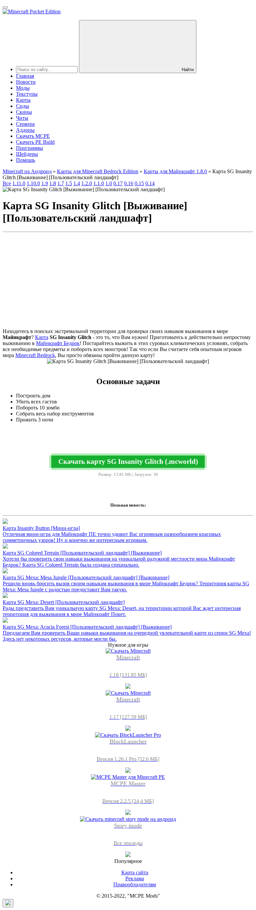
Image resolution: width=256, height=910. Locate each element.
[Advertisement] (128, 281)
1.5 (68, 183)
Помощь (25, 160)
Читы (22, 118)
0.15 (139, 183)
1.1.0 (98, 183)
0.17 (118, 183)
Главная (25, 76)
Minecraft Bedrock (35, 355)
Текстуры (27, 94)
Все (7, 183)
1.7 (60, 183)
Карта (41, 337)
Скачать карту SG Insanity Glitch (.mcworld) (128, 461)
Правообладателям (134, 884)
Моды (23, 88)
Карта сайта (134, 872)
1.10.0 (33, 183)
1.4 (76, 183)
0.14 (150, 183)
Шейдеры (27, 154)
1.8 (52, 183)
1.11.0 (18, 183)
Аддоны (25, 130)
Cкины (24, 112)
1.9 (44, 183)
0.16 (128, 183)
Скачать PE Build (35, 142)
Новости (26, 82)
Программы (29, 148)
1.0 (108, 183)
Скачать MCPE (33, 136)
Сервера (25, 124)
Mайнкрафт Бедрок (58, 343)
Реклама (134, 878)
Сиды (22, 106)
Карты (23, 100)
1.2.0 (86, 183)
